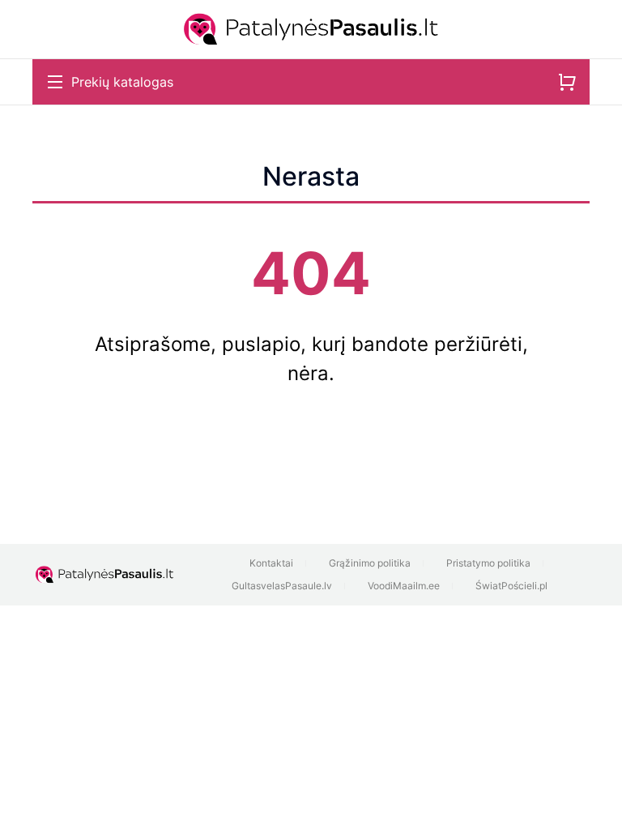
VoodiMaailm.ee (404, 586)
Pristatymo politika (488, 563)
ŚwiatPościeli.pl (511, 586)
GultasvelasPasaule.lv (282, 586)
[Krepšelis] (567, 82)
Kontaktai (271, 563)
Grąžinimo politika (370, 563)
